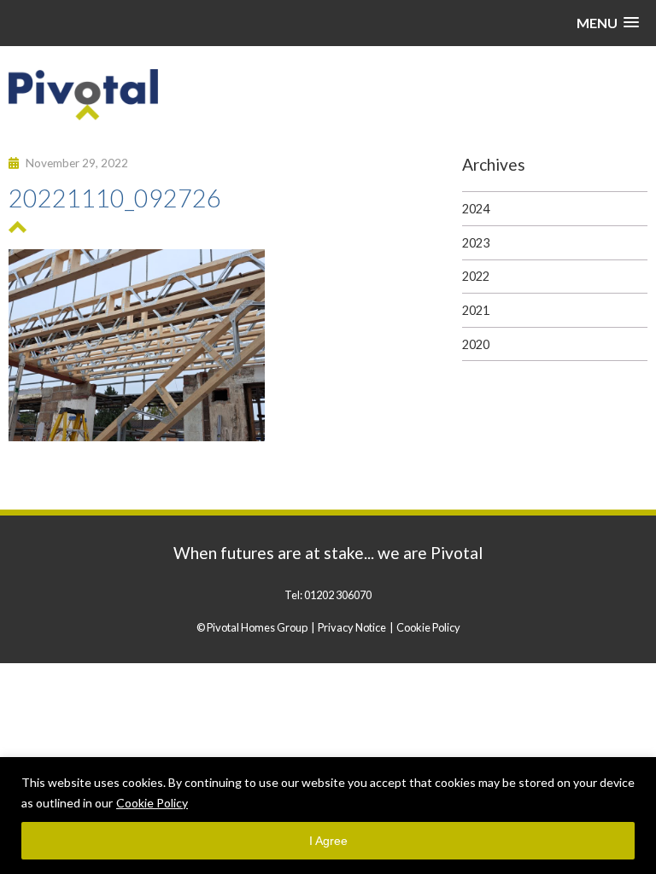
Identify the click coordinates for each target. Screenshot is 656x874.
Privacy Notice (352, 627)
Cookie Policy (152, 802)
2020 (475, 344)
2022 (475, 276)
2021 (475, 310)
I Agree (328, 841)
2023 (475, 243)
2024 (475, 208)
